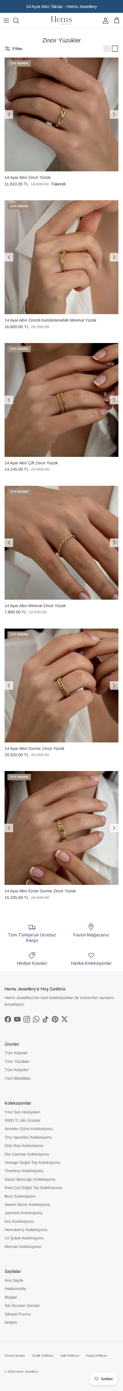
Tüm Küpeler (16, 1053)
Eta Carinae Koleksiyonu (27, 1154)
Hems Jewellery (26, 1371)
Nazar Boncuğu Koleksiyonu (30, 1179)
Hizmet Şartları (15, 1355)
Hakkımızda (15, 1288)
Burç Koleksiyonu (20, 1196)
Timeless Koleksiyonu (24, 1170)
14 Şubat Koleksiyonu (24, 1238)
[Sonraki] (114, 114)
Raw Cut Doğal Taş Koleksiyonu (33, 1187)
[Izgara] (106, 48)
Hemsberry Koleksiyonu (26, 1229)
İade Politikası (70, 1355)
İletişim (11, 1322)
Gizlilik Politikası (43, 1355)
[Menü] (6, 20)
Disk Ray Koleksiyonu (24, 1145)
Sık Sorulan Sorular (22, 1305)
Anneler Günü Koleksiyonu (29, 1128)
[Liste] (115, 48)
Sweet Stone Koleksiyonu (27, 1204)
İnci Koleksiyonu (19, 1221)
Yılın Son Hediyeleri (22, 1112)
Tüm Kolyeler (17, 1069)
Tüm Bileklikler (18, 1078)
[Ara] (19, 20)
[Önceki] (9, 114)
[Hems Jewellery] (61, 20)
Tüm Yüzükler (17, 1061)
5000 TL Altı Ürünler (23, 1120)
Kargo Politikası (97, 1355)
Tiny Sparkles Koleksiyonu (28, 1137)
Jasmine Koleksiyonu (24, 1212)
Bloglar (11, 1297)
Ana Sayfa (14, 1280)
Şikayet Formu (18, 1314)
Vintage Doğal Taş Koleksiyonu (32, 1162)
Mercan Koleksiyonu (23, 1246)
